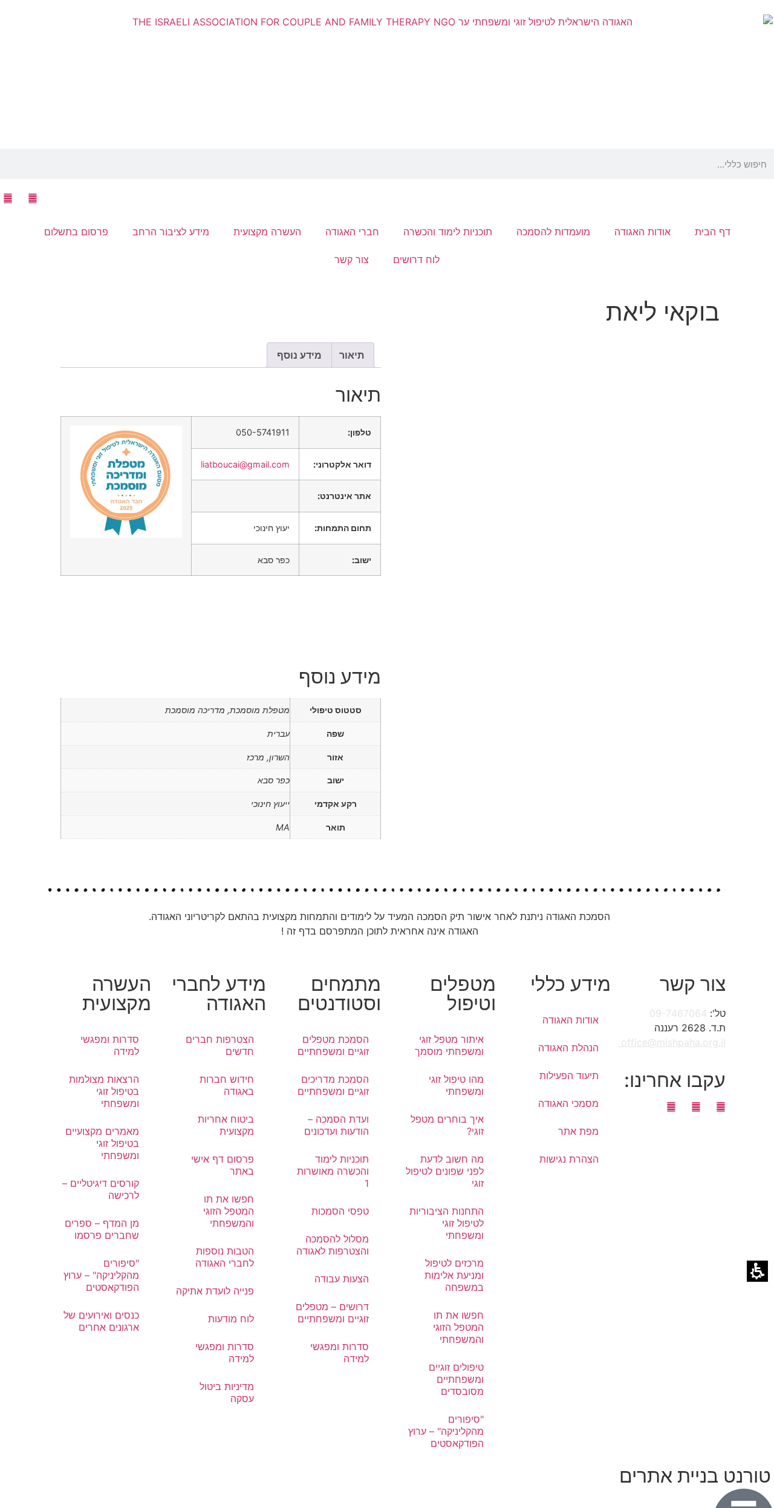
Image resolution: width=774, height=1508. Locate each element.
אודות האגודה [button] (642, 232)
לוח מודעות (231, 1319)
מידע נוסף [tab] (299, 355)
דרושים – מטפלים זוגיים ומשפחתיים (332, 1313)
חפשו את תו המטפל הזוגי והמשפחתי (458, 1327)
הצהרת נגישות (569, 1159)
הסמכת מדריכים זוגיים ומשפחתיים (333, 1085)
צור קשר (351, 259)
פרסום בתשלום (76, 232)
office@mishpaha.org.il (672, 1042)
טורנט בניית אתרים (695, 1475)
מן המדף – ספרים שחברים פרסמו (102, 1229)
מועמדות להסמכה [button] (553, 232)
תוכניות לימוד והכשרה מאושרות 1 (333, 1171)
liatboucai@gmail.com (245, 464)
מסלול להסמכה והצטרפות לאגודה (332, 1245)
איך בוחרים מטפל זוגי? (447, 1125)
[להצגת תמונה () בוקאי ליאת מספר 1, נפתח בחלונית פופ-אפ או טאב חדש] (553, 502)
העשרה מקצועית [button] (267, 232)
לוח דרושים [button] (416, 259)
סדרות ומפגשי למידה (339, 1352)
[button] (770, 164)
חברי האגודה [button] (352, 232)
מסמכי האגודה (568, 1103)
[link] (32, 198)
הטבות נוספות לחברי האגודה (224, 1257)
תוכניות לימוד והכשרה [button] (447, 232)
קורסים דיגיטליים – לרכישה (100, 1189)
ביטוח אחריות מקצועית (226, 1125)
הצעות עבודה (341, 1279)
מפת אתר (578, 1131)
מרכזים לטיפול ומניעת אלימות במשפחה (454, 1275)
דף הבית (712, 232)
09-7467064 (678, 1013)
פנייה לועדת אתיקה (215, 1291)
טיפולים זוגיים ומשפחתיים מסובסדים (456, 1379)
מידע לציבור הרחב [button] (170, 232)
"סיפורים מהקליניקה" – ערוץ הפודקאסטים (446, 1431)
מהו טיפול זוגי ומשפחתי (456, 1085)
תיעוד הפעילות (569, 1075)
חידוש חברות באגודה (227, 1085)
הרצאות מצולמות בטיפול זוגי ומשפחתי (104, 1091)
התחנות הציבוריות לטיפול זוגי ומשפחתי (446, 1223)
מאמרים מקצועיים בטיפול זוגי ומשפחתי (102, 1143)
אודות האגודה (570, 1020)
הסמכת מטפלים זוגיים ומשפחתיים (333, 1045)
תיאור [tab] (351, 355)
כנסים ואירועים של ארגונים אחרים (101, 1321)
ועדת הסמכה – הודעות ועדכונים (336, 1125)
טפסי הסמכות (340, 1211)
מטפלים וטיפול (463, 993)
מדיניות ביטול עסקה (227, 1392)
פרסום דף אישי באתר (222, 1165)
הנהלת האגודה (568, 1048)
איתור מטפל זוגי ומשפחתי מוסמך (449, 1045)
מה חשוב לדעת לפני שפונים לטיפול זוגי (445, 1171)
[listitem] (553, 600)
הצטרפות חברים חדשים (220, 1045)
